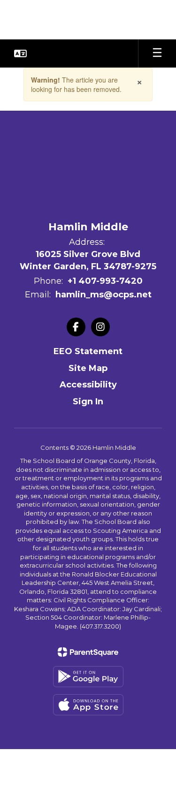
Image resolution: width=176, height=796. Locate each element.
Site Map (88, 368)
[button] (20, 53)
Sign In (88, 401)
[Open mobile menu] (157, 53)
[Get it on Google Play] (88, 676)
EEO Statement (88, 351)
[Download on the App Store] (88, 704)
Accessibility (88, 384)
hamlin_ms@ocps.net (103, 294)
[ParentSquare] (88, 652)
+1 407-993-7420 (105, 281)
